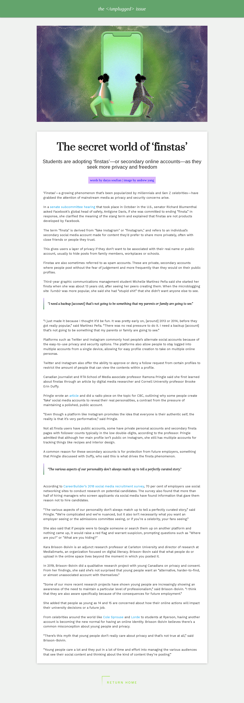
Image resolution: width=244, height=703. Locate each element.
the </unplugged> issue (122, 8)
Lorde (135, 617)
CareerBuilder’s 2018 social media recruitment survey (103, 486)
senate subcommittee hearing (72, 207)
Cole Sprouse (113, 617)
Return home (122, 682)
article (74, 396)
